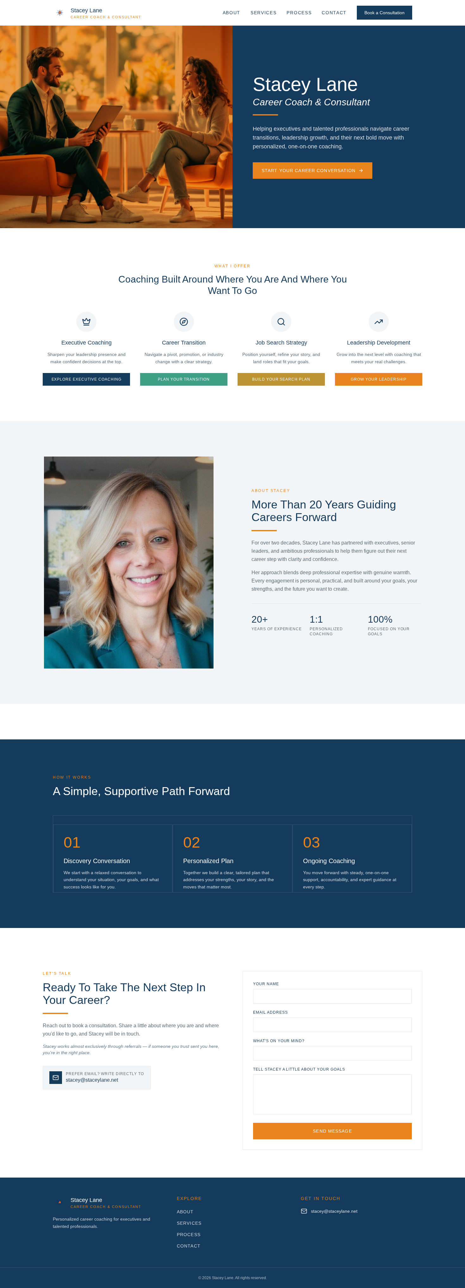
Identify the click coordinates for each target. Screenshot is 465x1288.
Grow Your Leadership (378, 379)
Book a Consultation (384, 12)
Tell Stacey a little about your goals (299, 1069)
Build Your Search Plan (281, 379)
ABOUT (231, 12)
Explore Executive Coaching (86, 379)
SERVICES (263, 12)
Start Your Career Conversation (309, 170)
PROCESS (299, 12)
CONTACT (334, 12)
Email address (270, 1012)
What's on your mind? (279, 1041)
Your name (266, 984)
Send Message (332, 1131)
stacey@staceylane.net (334, 1211)
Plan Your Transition (184, 379)
